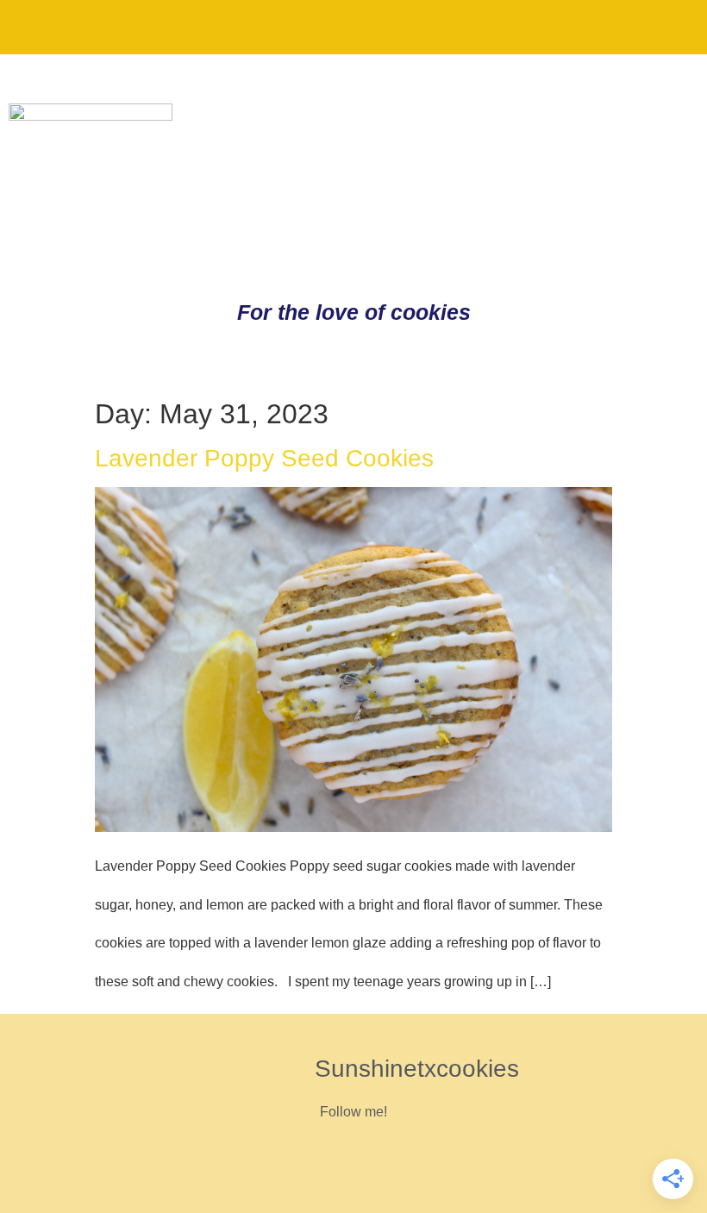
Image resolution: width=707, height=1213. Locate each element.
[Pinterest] (554, 25)
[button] (29, 27)
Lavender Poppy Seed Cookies (264, 458)
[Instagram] (611, 25)
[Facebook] (668, 25)
